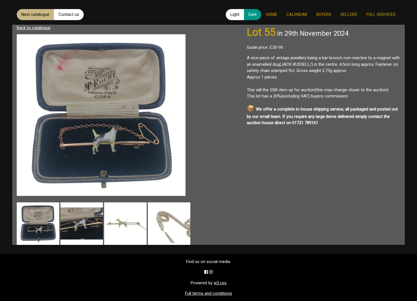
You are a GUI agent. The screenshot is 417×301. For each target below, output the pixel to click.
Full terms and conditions (208, 293)
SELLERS (348, 14)
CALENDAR (296, 14)
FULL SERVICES (381, 14)
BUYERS (323, 14)
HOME (271, 14)
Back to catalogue (33, 27)
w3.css (220, 282)
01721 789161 (305, 122)
